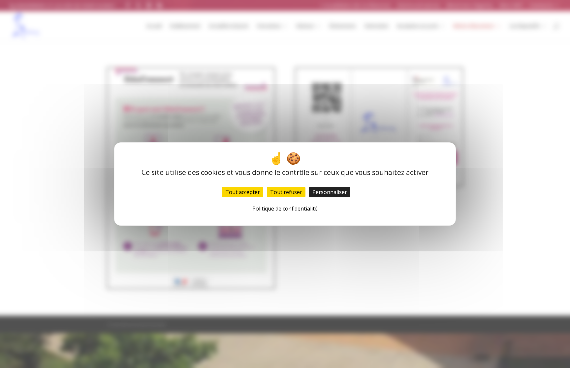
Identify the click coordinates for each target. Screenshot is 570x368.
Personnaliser (329, 192)
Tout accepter (242, 192)
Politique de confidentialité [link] (285, 208)
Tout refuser (286, 192)
